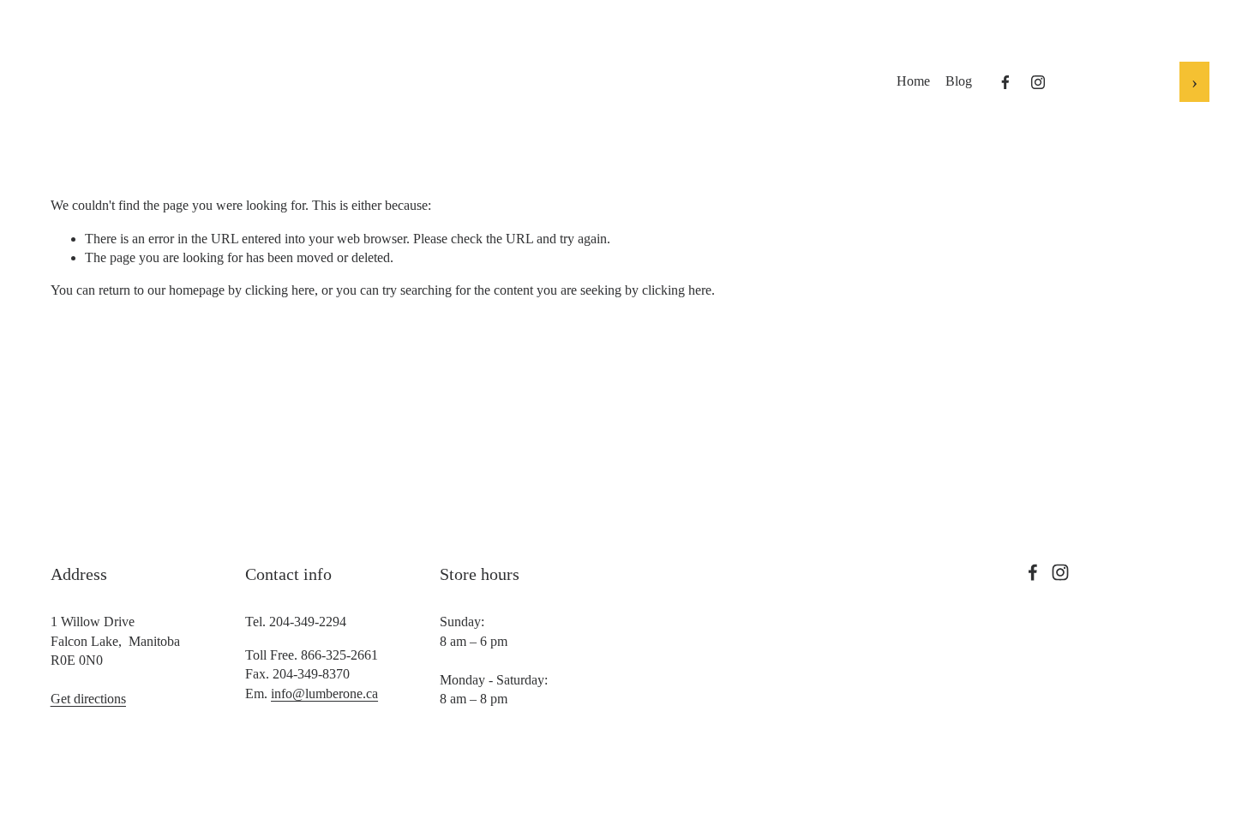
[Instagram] (1038, 82)
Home (913, 81)
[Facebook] (1005, 82)
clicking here (280, 290)
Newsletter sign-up (1120, 80)
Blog (958, 81)
